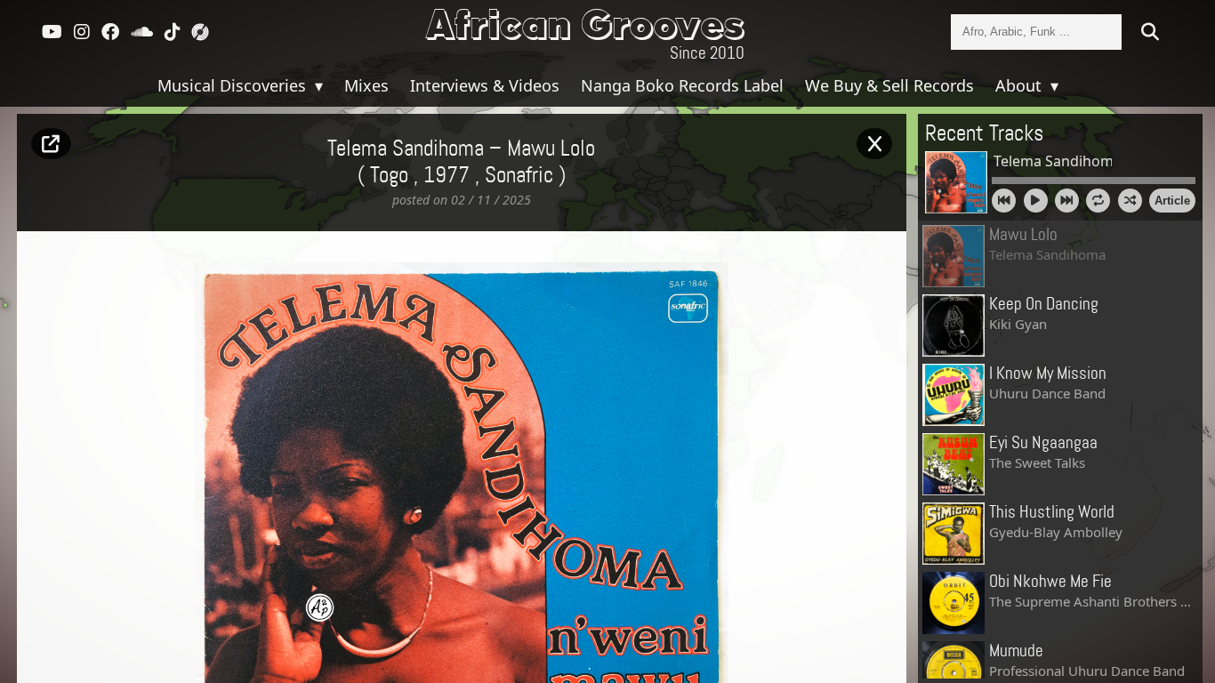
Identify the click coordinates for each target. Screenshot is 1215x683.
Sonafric (519, 176)
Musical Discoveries (233, 85)
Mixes (366, 85)
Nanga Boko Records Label (682, 85)
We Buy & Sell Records (889, 85)
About (1020, 85)
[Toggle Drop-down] (316, 85)
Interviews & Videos (484, 85)
